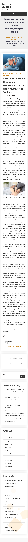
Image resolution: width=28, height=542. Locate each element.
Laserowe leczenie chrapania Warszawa (12, 74)
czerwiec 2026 (8, 434)
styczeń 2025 (8, 460)
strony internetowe (9, 524)
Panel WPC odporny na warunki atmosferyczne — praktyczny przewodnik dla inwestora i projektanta (14, 397)
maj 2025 (7, 450)
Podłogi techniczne (9, 511)
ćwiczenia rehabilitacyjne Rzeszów (13, 480)
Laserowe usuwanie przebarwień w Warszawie (13, 494)
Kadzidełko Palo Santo (10, 483)
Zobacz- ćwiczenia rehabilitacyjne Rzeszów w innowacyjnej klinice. (14, 363)
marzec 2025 (8, 454)
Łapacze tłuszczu (9, 486)
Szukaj (4, 374)
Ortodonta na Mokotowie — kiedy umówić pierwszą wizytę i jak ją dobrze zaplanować (14, 405)
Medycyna (7, 501)
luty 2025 (7, 457)
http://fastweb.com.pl (14, 346)
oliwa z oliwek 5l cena (10, 505)
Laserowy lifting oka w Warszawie (13, 498)
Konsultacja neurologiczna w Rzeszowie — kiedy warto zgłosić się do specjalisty (14, 390)
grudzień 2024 (8, 463)
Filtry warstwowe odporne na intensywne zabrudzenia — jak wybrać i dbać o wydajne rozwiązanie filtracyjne (14, 413)
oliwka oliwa (8, 508)
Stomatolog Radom (10, 521)
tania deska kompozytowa (11, 530)
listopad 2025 (8, 444)
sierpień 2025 (8, 447)
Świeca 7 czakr (8, 527)
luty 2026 (7, 441)
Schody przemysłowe (10, 517)
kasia (13, 95)
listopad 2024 (8, 466)
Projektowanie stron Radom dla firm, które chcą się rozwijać (14, 420)
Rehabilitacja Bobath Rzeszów (12, 514)
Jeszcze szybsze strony (6, 7)
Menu (14, 13)
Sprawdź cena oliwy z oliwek (15, 358)
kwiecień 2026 (8, 438)
